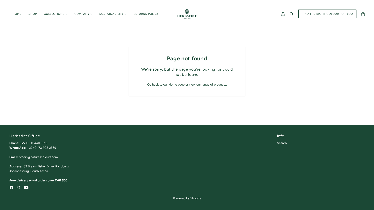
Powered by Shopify (187, 198)
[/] (187, 14)
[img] (11, 187)
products (220, 84)
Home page (176, 84)
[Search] (291, 14)
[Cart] (363, 14)
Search (282, 143)
